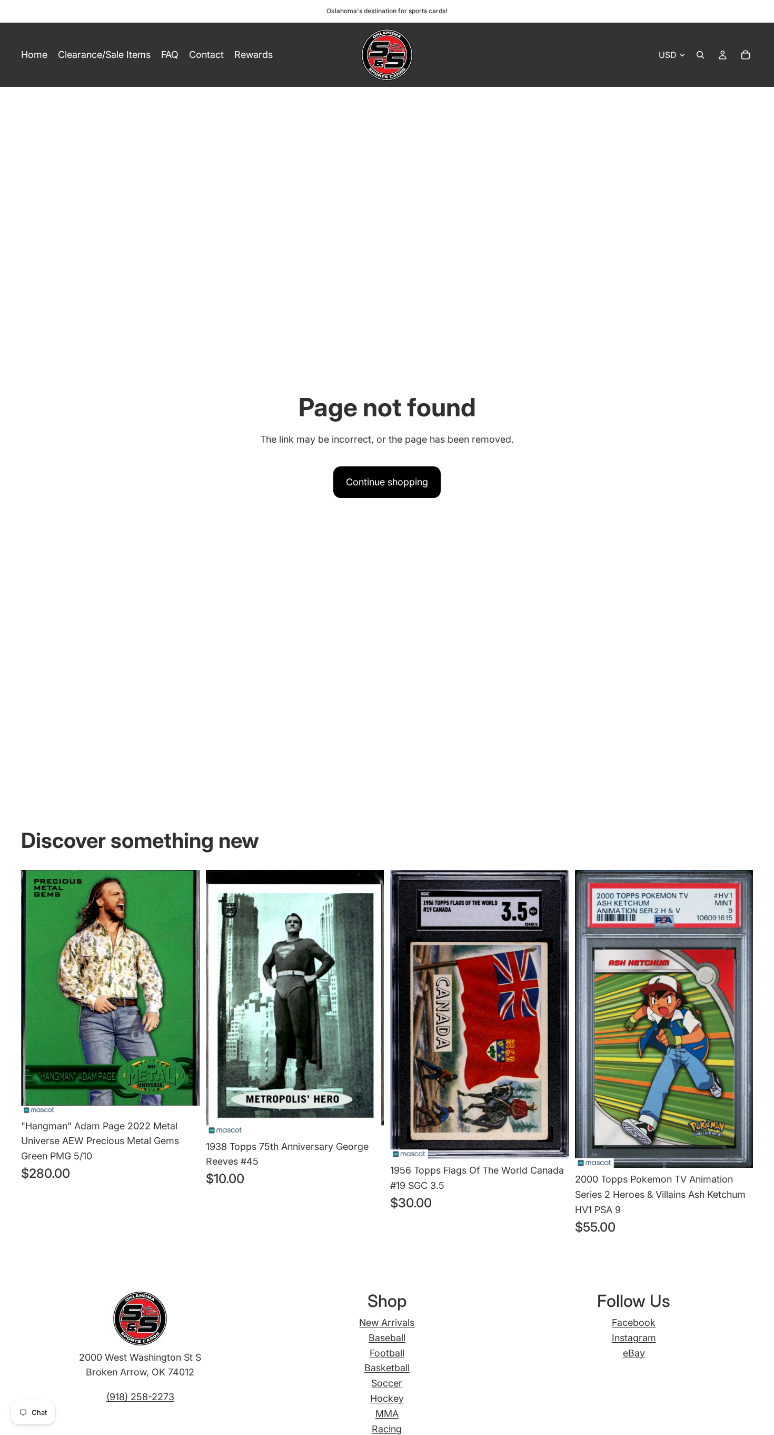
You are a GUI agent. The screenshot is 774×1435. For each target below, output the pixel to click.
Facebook (634, 1322)
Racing (387, 1428)
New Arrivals (386, 1322)
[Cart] (745, 54)
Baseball (387, 1337)
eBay (634, 1353)
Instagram (634, 1337)
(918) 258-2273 (140, 1396)
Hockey (387, 1398)
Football (387, 1353)
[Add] (183, 1098)
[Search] (700, 54)
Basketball (387, 1367)
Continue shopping (387, 481)
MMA (387, 1413)
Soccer (386, 1383)
